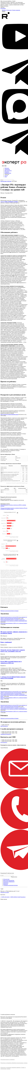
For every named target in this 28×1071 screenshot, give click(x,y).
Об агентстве (6, 879)
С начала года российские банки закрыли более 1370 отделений (13, 677)
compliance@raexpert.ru (6, 734)
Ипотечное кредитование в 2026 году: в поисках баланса (14, 623)
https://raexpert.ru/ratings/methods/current (9, 414)
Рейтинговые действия (6, 181)
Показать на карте (5, 892)
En (3, 165)
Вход (3, 11)
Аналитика (7, 169)
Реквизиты (5, 882)
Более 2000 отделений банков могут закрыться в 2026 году (11, 662)
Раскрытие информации (8, 881)
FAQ (6, 176)
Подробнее (3, 8)
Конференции (8, 173)
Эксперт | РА (5, 10)
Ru (5, 165)
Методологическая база (8, 880)
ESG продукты (8, 170)
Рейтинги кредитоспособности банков (9, 610)
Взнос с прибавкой (6, 642)
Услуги (6, 175)
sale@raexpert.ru (4, 726)
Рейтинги (7, 168)
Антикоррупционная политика (10, 885)
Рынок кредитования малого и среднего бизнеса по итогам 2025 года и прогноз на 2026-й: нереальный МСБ (14, 620)
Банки (19, 692)
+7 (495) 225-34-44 (5, 897)
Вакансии (5, 884)
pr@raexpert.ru (4, 742)
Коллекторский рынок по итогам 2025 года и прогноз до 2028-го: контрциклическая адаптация (14, 618)
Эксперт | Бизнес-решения (14, 10)
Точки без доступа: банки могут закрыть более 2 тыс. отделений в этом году (13, 650)
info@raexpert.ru (21, 897)
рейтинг (2, 201)
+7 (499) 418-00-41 (13, 897)
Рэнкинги (7, 171)
